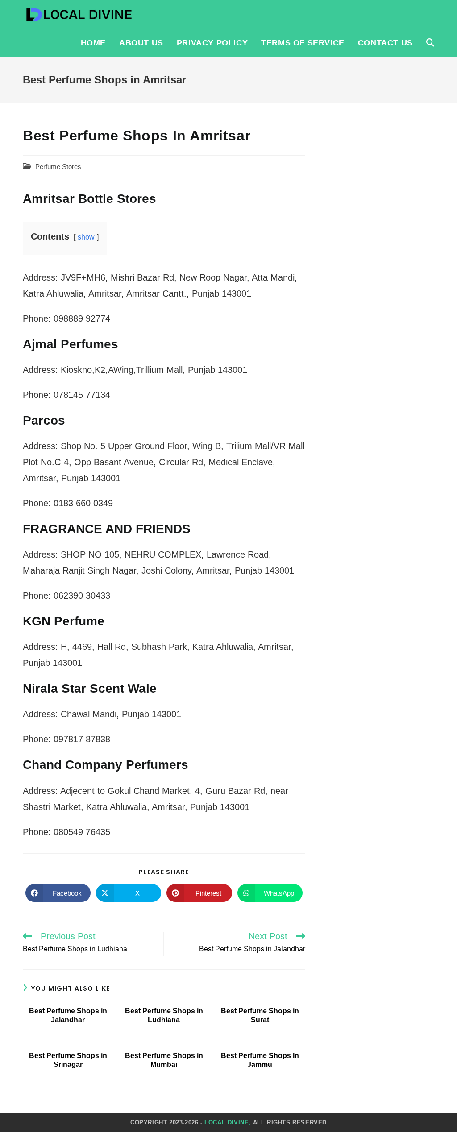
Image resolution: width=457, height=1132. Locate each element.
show (86, 237)
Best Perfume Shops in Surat (260, 1015)
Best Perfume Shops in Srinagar (68, 1060)
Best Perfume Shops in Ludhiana (164, 1015)
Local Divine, (227, 1122)
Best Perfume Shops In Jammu (260, 1060)
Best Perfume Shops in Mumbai (164, 1060)
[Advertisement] (383, 258)
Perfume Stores (58, 166)
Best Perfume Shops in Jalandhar (68, 1015)
